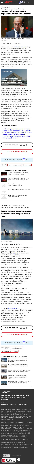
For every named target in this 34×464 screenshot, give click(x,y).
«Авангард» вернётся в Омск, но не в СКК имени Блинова (17, 137)
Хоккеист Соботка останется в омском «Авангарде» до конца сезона (17, 133)
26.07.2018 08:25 (5, 7)
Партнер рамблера (16, 455)
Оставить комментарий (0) (17, 151)
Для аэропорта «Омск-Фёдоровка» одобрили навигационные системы (18, 365)
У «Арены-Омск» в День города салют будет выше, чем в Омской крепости (18, 179)
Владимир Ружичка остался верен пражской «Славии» (17, 195)
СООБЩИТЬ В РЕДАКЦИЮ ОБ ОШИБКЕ (14, 404)
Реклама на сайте (8, 395)
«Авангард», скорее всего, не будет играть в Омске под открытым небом (16, 130)
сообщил (16, 253)
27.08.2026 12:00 (5, 205)
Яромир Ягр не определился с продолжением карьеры (16, 184)
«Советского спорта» (19, 47)
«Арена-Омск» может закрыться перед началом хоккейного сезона (18, 173)
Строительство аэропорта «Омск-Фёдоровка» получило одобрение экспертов (17, 360)
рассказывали (13, 308)
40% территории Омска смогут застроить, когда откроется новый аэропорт (19, 382)
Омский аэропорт (6, 241)
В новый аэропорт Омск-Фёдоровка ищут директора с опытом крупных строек (19, 370)
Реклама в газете (22, 395)
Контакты (5, 402)
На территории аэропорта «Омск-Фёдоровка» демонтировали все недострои (17, 377)
